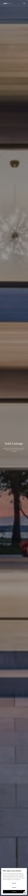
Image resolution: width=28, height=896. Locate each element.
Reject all (14, 883)
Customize (14, 887)
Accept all (14, 891)
